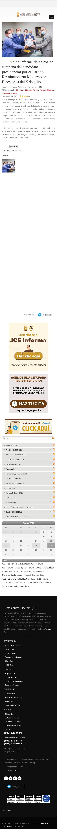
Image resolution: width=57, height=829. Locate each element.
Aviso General (25, 571)
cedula (48, 583)
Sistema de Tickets (12, 718)
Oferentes (9, 661)
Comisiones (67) (12, 488)
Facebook (6, 778)
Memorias (9, 701)
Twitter (10, 778)
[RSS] (53, 444)
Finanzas (28, 90)
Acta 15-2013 (24, 564)
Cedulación (9, 670)
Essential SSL (7, 811)
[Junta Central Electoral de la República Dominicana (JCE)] (28, 14)
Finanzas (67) (11, 469)
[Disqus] (28, 207)
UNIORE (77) (11, 498)
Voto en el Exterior (12, 677)
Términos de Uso (41, 823)
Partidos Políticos (39, 90)
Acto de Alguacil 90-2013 (24, 568)
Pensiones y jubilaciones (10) (16, 474)
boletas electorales (31, 575)
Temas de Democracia (13, 697)
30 (28, 532)
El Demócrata (10, 694)
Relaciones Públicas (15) (15, 483)
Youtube (19, 778)
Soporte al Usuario (12, 685)
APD (38, 568)
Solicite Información (12, 645)
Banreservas (38, 571)
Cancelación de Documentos (13, 583)
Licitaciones (9, 649)
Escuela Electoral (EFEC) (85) (17, 517)
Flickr (15, 778)
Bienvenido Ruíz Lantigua (12, 575)
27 (6, 532)
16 (51, 541)
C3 (42, 575)
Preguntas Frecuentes (13, 722)
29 (21, 532)
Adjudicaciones (11, 653)
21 (36, 545)
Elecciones (20, 90)
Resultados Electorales (13, 705)
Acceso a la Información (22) (16, 455)
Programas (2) (11, 502)
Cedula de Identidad (10, 586)
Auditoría (48, 567)
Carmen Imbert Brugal (35, 583)
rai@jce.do (17, 770)
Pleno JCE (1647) (12, 445)
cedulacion (24, 586)
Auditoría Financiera (10, 571)
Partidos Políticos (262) (14, 493)
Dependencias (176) (13, 464)
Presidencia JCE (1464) (14, 450)
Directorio (9, 714)
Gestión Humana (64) (13, 479)
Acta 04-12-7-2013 (9, 564)
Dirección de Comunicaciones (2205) (19, 507)
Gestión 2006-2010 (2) (14, 512)
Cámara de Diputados (39, 579)
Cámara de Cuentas (16, 578)
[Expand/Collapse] (51, 444)
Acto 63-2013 (8, 568)
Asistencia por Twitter (13, 725)
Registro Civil (10, 673)
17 (6, 545)
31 (36, 532)
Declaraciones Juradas (13, 657)
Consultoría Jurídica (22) (15, 460)
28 (13, 532)
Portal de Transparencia (14, 681)
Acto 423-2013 (37, 564)
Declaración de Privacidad (14, 826)
